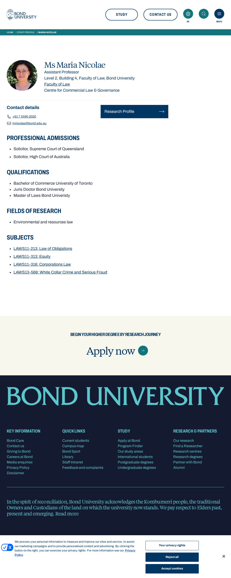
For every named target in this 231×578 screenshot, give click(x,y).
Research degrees (188, 457)
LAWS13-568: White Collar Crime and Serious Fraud (60, 272)
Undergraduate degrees (137, 467)
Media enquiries (19, 462)
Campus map (73, 446)
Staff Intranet (72, 462)
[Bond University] (22, 14)
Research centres (187, 451)
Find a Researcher (188, 446)
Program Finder (130, 446)
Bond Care (15, 440)
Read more (67, 513)
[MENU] (219, 14)
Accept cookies (172, 568)
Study (121, 14)
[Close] (224, 556)
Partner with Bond (187, 462)
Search (204, 14)
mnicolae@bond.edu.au (29, 123)
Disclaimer (15, 473)
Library (67, 457)
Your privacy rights (172, 545)
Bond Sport (71, 451)
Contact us (160, 14)
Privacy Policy (18, 467)
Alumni (179, 467)
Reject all (172, 557)
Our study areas (130, 451)
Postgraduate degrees (135, 462)
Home (10, 32)
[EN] (188, 14)
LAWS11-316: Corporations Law (42, 264)
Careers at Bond (20, 457)
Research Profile (119, 111)
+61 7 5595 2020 (24, 116)
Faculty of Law (57, 84)
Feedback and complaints (82, 467)
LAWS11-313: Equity (32, 256)
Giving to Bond (18, 451)
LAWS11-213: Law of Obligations (43, 248)
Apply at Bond (129, 440)
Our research (183, 440)
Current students (75, 440)
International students (135, 457)
